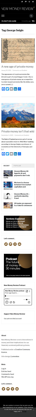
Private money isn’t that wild (17, 131)
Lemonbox (15, 356)
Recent (7, 166)
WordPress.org (7, 377)
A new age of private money (17, 66)
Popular (17, 166)
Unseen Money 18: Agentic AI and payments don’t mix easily (17, 174)
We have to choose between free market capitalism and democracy (17, 186)
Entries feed (6, 371)
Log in (3, 369)
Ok (18, 414)
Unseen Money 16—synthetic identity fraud (22, 196)
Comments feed (7, 374)
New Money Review (18, 400)
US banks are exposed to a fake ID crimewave (23, 204)
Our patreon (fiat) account (13, 318)
